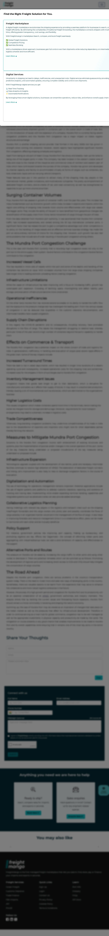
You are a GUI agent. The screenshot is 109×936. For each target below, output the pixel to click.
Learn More (11, 56)
